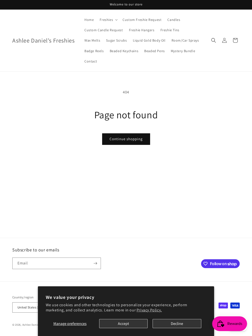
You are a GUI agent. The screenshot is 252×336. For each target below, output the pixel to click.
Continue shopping (126, 139)
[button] (108, 20)
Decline (177, 323)
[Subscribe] (95, 263)
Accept (123, 323)
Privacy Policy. (149, 310)
